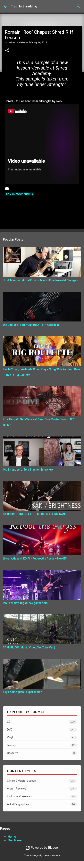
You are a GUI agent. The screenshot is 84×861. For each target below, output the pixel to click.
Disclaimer (15, 840)
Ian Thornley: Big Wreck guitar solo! (25, 603)
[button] (7, 50)
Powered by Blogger (44, 847)
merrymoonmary (51, 855)
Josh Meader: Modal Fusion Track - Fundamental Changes (40, 280)
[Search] (78, 6)
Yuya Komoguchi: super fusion (22, 692)
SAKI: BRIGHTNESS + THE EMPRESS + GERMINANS (35, 514)
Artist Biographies (41, 804)
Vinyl (41, 737)
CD (41, 721)
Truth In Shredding (24, 6)
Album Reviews (41, 788)
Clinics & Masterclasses (41, 780)
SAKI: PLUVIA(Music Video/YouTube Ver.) (29, 647)
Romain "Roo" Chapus (19, 194)
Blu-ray (41, 745)
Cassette (41, 753)
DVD (41, 729)
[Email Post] (7, 189)
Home (12, 836)
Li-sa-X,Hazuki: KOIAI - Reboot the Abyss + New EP (35, 558)
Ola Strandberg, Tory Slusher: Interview (28, 469)
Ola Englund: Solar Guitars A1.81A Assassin (31, 324)
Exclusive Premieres (41, 796)
